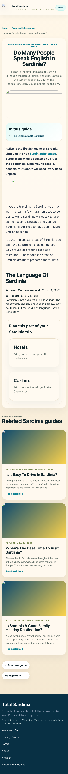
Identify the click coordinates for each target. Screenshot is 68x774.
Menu (60, 7)
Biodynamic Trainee (13, 764)
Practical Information (23, 28)
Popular (14, 295)
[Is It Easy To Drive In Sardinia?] (34, 447)
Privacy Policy (10, 737)
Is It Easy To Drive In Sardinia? (31, 474)
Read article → (15, 493)
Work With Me (10, 730)
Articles (6, 757)
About (5, 750)
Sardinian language (43, 153)
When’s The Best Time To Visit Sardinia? (32, 550)
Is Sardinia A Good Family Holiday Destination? (28, 628)
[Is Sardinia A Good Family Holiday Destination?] (34, 598)
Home (5, 28)
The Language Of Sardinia (28, 135)
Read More (12, 311)
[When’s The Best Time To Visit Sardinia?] (34, 520)
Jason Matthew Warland (25, 290)
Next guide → (13, 675)
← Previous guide (16, 665)
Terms (5, 743)
